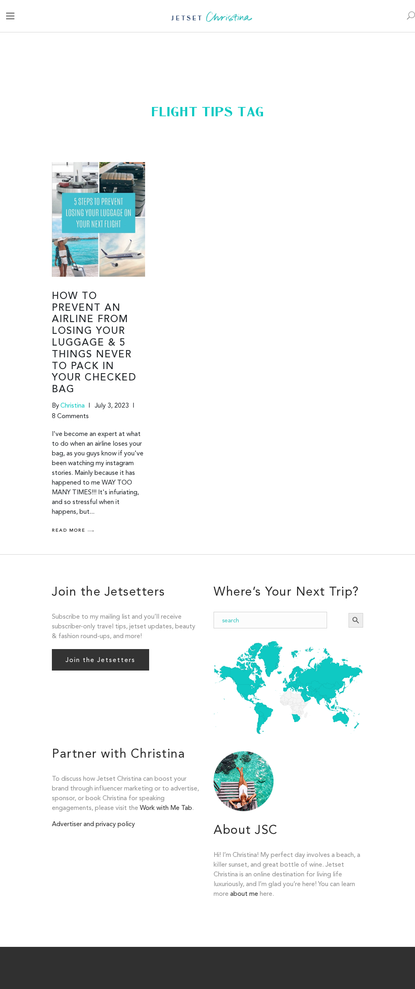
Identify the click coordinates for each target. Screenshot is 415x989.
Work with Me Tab (166, 808)
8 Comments (70, 416)
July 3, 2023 (112, 405)
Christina (72, 405)
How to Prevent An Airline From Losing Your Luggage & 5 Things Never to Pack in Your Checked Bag (94, 343)
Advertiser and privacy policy (93, 824)
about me (244, 893)
